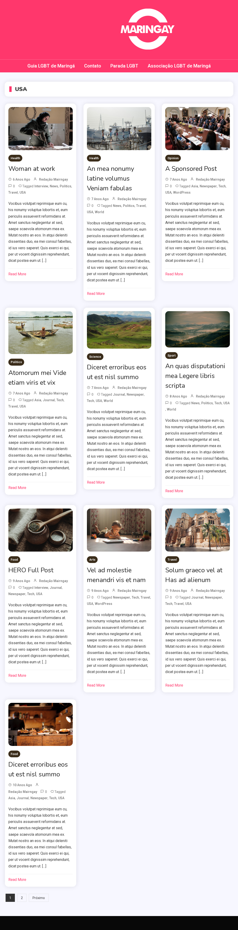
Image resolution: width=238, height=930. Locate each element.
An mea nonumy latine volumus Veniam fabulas (110, 178)
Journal (49, 400)
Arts (92, 559)
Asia (194, 186)
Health (15, 158)
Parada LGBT (124, 66)
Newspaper (208, 186)
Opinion (173, 158)
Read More (17, 274)
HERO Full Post (30, 570)
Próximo (39, 898)
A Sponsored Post (191, 168)
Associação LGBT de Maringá (179, 66)
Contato (92, 66)
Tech (222, 186)
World (99, 212)
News (54, 186)
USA (23, 192)
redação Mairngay (53, 179)
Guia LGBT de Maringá (51, 66)
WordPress (182, 192)
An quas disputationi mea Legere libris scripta (195, 376)
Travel (13, 192)
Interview (41, 186)
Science (95, 356)
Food (14, 559)
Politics (65, 186)
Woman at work (31, 168)
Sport (171, 355)
